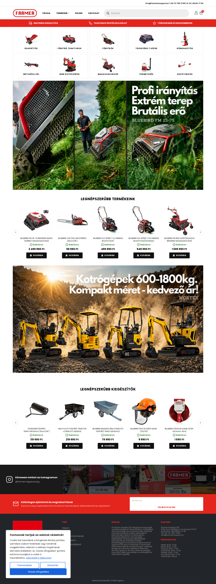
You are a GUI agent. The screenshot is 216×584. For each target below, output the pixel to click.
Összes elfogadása (38, 571)
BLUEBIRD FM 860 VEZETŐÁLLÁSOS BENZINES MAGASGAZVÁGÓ (179, 239)
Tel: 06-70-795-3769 (170, 533)
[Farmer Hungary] (25, 13)
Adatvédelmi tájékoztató (38, 557)
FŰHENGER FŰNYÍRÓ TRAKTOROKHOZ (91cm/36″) (37, 430)
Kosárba (38, 255)
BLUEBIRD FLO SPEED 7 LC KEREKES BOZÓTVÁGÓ (108, 239)
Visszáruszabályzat (71, 544)
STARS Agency (117, 580)
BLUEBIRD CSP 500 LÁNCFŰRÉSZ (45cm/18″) (72, 239)
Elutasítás (52, 565)
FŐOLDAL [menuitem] (46, 13)
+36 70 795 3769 (177, 3)
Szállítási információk (73, 536)
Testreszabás (24, 565)
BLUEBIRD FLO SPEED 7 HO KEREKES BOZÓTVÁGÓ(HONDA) (144, 239)
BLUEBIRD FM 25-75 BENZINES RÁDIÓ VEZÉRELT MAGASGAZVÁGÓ (36, 239)
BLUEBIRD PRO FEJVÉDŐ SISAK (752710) (143, 430)
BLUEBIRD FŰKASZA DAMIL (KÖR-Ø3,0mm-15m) (179, 430)
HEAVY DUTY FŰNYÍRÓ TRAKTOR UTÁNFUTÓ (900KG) (72, 430)
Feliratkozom (166, 507)
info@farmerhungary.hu (156, 3)
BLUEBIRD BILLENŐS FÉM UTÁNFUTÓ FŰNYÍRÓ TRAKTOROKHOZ (108, 430)
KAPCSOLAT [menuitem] (93, 13)
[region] (38, 554)
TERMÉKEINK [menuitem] (62, 13)
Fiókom (66, 528)
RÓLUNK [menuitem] (78, 13)
